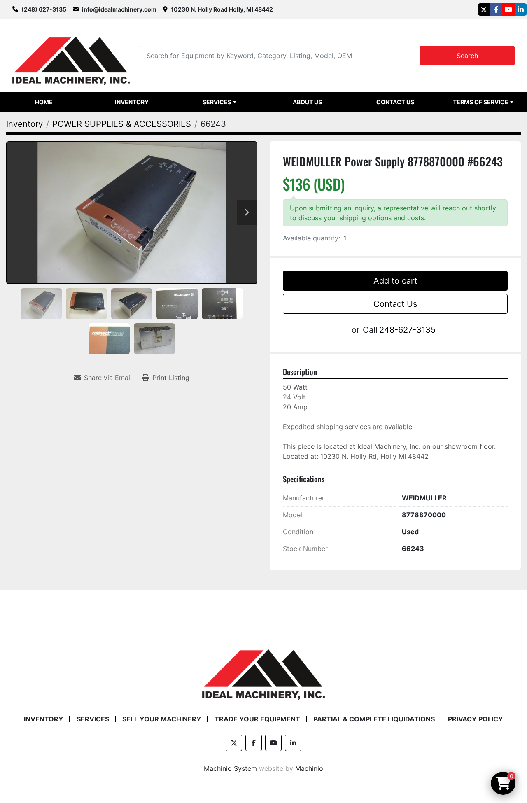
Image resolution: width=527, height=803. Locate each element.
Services (217, 101)
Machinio (309, 768)
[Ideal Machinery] (263, 668)
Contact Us (395, 101)
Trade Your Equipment (257, 719)
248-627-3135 (407, 330)
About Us (307, 101)
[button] (220, 102)
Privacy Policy (475, 719)
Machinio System (230, 768)
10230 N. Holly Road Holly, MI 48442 (222, 9)
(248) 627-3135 (43, 9)
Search (467, 55)
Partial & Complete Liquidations (374, 719)
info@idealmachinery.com (119, 9)
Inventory (132, 101)
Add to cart (395, 281)
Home (44, 101)
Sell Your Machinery (161, 719)
